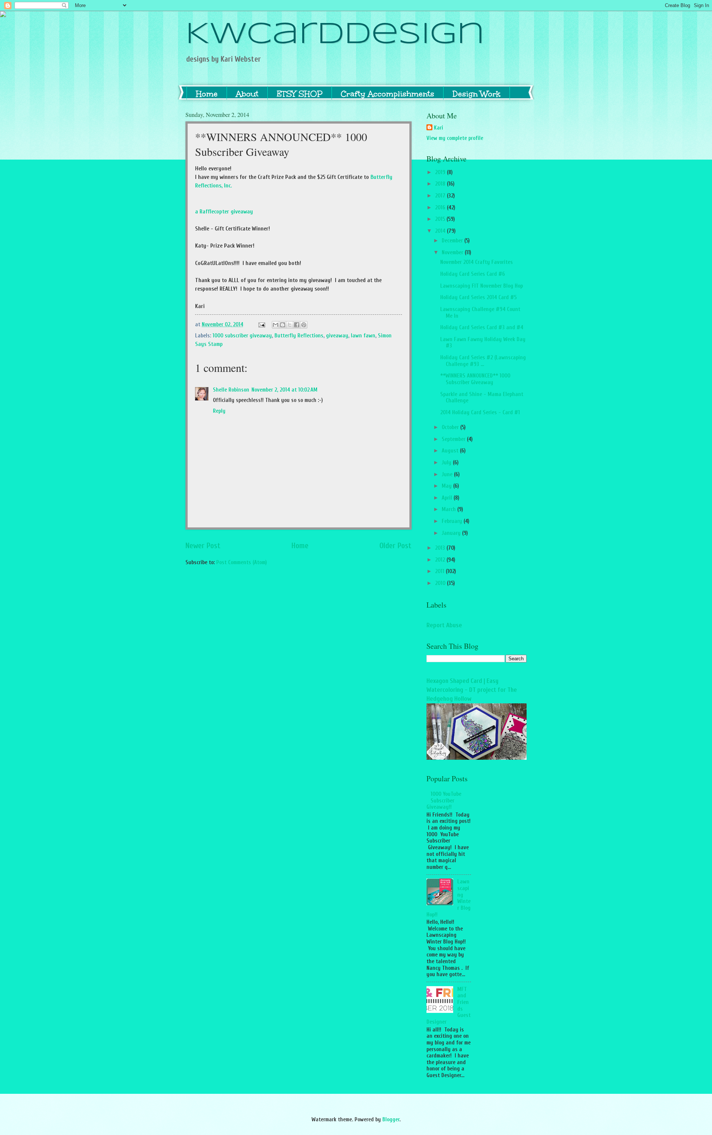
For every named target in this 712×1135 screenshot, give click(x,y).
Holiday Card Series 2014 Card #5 (478, 297)
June (448, 474)
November (453, 252)
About (247, 93)
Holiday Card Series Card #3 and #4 (481, 327)
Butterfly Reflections (298, 336)
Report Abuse (444, 625)
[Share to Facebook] (296, 324)
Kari (438, 128)
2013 (440, 548)
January (452, 533)
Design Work (476, 93)
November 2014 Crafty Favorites (476, 262)
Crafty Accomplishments (387, 93)
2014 (441, 231)
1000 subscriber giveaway (242, 336)
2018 (441, 184)
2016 (441, 208)
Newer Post (203, 546)
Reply (219, 411)
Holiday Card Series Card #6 (472, 274)
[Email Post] (261, 324)
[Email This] (275, 324)
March (449, 509)
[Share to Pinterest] (303, 324)
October (451, 427)
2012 (440, 560)
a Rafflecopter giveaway (224, 211)
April (448, 498)
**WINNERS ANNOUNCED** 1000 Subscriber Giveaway (475, 379)
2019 (441, 172)
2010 (441, 583)
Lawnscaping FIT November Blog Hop (481, 286)
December (453, 241)
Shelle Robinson (231, 390)
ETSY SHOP (300, 93)
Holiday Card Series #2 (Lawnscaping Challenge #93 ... (483, 360)
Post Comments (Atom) (241, 562)
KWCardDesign (335, 34)
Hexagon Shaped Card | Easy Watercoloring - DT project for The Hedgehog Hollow (471, 689)
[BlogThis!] (282, 324)
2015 (440, 219)
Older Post (395, 546)
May (447, 486)
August (451, 451)
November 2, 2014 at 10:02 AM (284, 390)
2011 (440, 571)
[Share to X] (289, 324)
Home (207, 93)
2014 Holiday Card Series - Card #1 (480, 412)
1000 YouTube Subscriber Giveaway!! (443, 800)
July (447, 462)
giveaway (337, 336)
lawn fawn (363, 336)
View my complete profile (454, 138)
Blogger (390, 1119)
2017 (441, 196)
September (454, 439)
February (453, 521)
